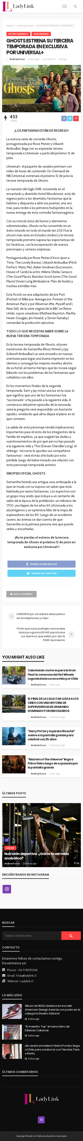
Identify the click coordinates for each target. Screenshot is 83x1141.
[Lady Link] (41, 1099)
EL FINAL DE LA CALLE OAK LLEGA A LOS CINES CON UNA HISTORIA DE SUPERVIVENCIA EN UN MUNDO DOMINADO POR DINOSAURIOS (53, 705)
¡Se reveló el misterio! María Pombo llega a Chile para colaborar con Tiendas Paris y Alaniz (52, 1049)
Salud (10, 847)
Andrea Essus (17, 59)
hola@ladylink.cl (26, 975)
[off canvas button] (64, 6)
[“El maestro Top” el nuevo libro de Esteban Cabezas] (12, 1032)
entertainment (18, 33)
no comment (49, 59)
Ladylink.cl (26, 981)
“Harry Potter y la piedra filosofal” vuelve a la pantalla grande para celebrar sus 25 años (51, 735)
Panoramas (41, 33)
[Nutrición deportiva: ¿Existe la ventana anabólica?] (41, 835)
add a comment (23, 594)
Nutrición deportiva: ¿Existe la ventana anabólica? (36, 856)
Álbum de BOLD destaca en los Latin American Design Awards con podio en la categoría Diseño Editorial (52, 1009)
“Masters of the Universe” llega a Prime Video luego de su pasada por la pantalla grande (53, 763)
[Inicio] (18, 6)
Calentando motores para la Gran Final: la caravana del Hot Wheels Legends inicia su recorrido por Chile (53, 674)
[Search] (75, 6)
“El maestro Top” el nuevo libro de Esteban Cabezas (47, 1028)
